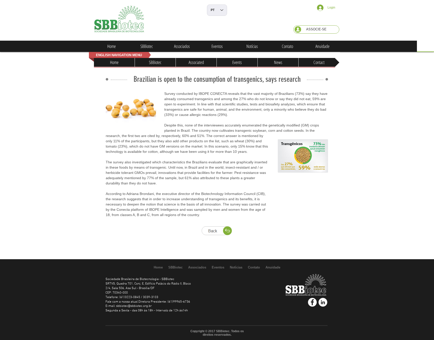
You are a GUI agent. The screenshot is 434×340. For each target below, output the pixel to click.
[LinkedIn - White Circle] (322, 302)
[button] (316, 29)
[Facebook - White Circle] (312, 302)
